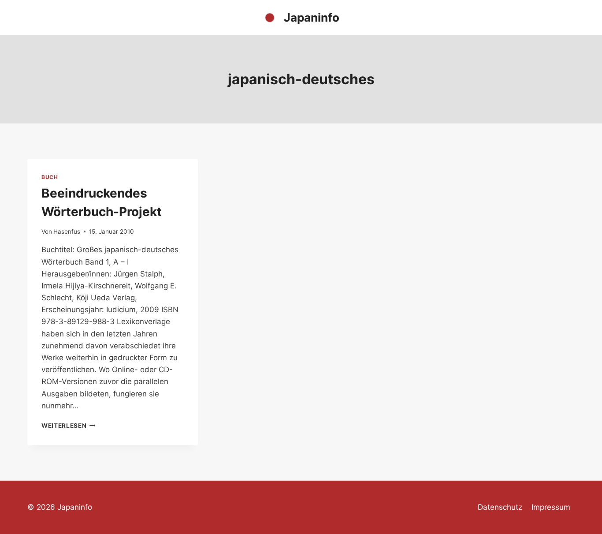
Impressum (550, 507)
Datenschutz (500, 507)
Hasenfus (66, 231)
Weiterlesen (68, 425)
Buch (49, 177)
